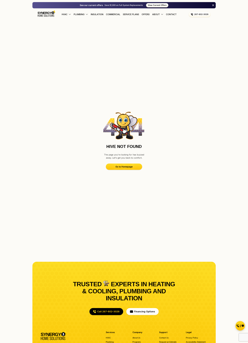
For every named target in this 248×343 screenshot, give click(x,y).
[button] (200, 14)
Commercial (113, 14)
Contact (171, 14)
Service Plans (131, 14)
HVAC (108, 338)
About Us (136, 338)
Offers (146, 14)
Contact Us (164, 338)
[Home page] (46, 13)
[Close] (213, 5)
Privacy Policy (192, 338)
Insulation (97, 14)
